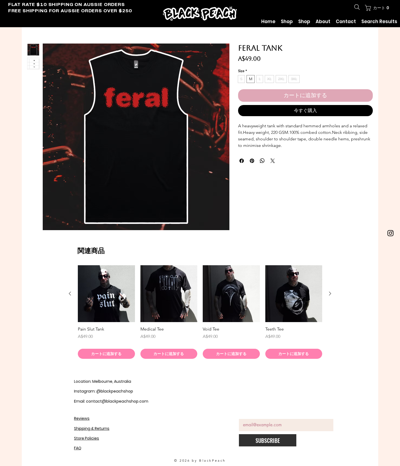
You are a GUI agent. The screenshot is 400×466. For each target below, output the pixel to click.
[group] (200, 313)
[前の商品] (70, 294)
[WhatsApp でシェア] (262, 161)
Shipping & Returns (91, 429)
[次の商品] (330, 294)
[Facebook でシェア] (241, 161)
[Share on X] (272, 161)
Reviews (82, 419)
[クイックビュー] (106, 294)
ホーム (33, 34)
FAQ (77, 449)
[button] (377, 8)
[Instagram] (390, 233)
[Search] (357, 7)
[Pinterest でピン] (252, 161)
